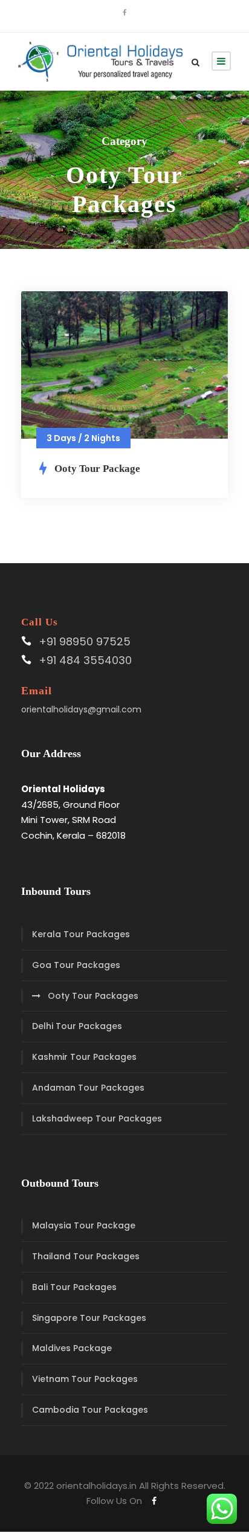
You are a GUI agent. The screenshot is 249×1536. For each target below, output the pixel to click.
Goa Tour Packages (76, 965)
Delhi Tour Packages (77, 1026)
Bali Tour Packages (74, 1287)
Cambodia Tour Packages (90, 1410)
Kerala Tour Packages (81, 934)
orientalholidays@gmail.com (81, 709)
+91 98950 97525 (85, 641)
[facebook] (124, 13)
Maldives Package (72, 1348)
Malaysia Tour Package (83, 1225)
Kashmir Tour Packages (84, 1057)
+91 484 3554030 (85, 660)
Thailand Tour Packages (86, 1256)
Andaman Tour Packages (88, 1088)
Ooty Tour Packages (93, 996)
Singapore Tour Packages (89, 1318)
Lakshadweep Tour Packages (97, 1118)
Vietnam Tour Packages (85, 1379)
